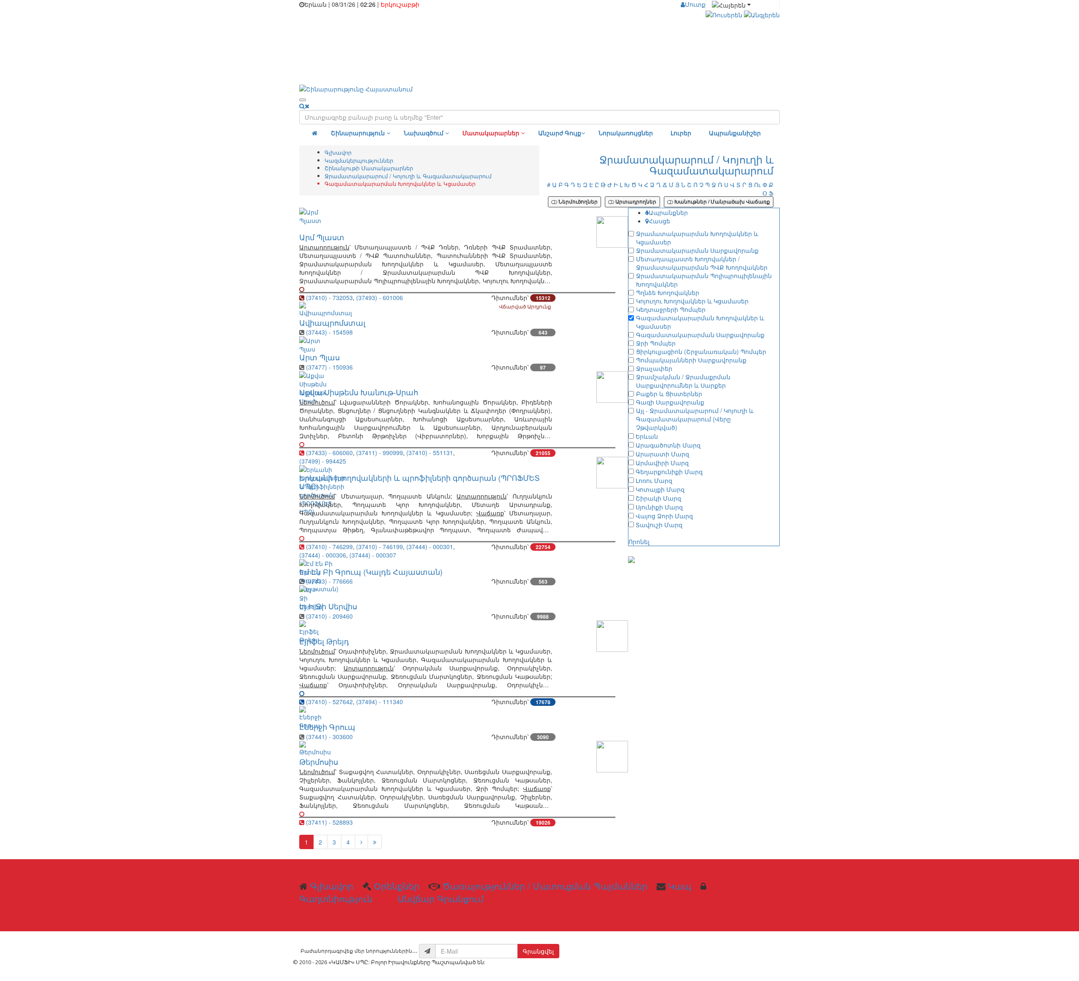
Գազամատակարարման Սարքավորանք (700, 334)
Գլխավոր (338, 152)
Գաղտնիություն (336, 898)
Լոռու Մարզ (654, 480)
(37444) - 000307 (372, 555)
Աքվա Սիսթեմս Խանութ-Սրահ (358, 391)
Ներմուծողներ (577, 202)
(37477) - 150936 (329, 367)
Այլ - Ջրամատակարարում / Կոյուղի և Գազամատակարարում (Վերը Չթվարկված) (695, 419)
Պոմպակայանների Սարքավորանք (691, 360)
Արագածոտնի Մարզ (668, 445)
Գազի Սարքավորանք (670, 402)
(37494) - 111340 (379, 701)
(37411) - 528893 (329, 822)
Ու (757, 184)
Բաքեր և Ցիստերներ (669, 393)
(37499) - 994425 (322, 461)
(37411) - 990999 (379, 452)
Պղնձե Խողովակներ (667, 292)
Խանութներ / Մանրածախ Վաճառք (721, 202)
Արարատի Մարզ (662, 454)
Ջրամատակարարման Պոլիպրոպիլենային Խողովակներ (704, 279)
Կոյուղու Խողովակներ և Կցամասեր (692, 301)
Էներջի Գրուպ (327, 726)
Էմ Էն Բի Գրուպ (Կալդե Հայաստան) (371, 571)
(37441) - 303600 (329, 736)
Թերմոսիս (318, 761)
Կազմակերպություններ (359, 160)
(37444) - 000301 (429, 546)
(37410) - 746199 (379, 546)
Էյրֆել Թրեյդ (324, 640)
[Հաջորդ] (361, 842)
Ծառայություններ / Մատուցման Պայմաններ (545, 885)
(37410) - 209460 (329, 616)
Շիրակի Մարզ (658, 498)
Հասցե (659, 221)
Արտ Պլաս (319, 356)
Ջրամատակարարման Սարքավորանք (697, 250)
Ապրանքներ (668, 212)
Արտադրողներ (635, 202)
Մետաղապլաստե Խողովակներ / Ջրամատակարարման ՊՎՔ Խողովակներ (702, 263)
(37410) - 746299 (329, 546)
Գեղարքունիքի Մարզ (669, 471)
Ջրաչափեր (654, 368)
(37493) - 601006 (379, 297)
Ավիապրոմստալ (332, 322)
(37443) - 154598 (329, 332)
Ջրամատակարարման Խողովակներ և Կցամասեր (697, 237)
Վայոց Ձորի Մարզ (664, 516)
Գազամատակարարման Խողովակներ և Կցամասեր (700, 322)
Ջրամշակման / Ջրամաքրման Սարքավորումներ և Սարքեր (683, 381)
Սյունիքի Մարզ (659, 507)
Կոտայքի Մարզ (660, 489)
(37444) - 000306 (322, 555)
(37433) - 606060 (329, 452)
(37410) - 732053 (329, 297)
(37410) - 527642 (329, 701)
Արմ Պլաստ (321, 236)
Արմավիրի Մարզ (662, 462)
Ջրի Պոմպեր (656, 343)
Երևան (647, 436)
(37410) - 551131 (429, 452)
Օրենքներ (396, 885)
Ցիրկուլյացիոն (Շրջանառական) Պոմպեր (701, 351)
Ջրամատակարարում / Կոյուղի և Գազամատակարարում (408, 176)
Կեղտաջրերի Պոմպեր (671, 309)
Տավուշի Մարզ (659, 524)
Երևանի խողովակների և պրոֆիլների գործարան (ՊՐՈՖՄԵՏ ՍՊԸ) (419, 481)
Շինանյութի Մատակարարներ (369, 168)
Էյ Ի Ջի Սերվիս (328, 605)
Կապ (679, 885)
